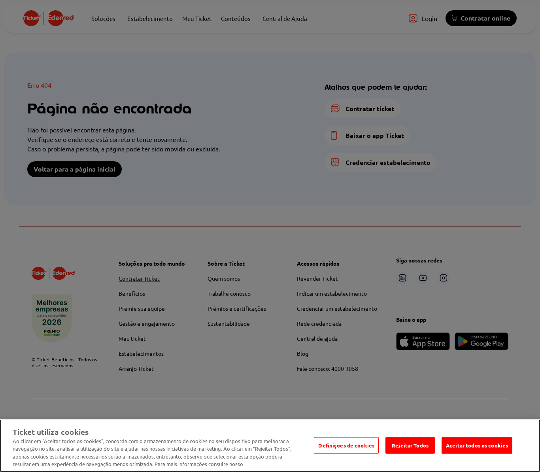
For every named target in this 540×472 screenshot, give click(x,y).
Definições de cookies (346, 445)
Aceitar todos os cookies (477, 445)
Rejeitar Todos (410, 445)
